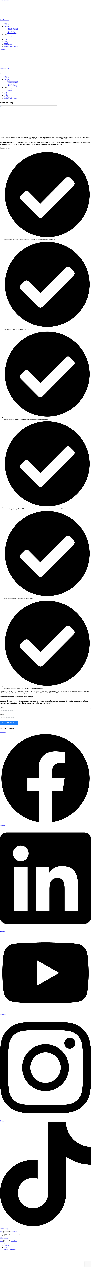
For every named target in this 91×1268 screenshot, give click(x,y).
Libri (5, 39)
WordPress (14, 1232)
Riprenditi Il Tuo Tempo (11, 46)
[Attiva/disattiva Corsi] (31, 87)
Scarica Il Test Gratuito (9, 723)
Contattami (3, 49)
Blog (5, 41)
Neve (1, 1232)
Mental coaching (12, 33)
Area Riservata (8, 44)
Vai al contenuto (4, 1)
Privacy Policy (4, 1228)
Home (5, 23)
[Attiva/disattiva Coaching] (31, 79)
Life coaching (11, 31)
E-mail (2, 714)
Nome (1, 707)
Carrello (6, 43)
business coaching (12, 28)
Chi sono (6, 25)
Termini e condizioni (9, 1249)
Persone (9, 38)
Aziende (9, 36)
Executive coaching (12, 29)
